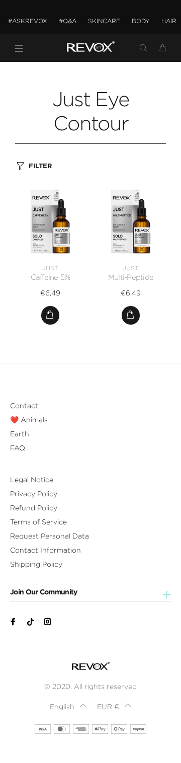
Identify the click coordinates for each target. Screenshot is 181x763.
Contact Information (45, 550)
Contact (24, 406)
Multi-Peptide (130, 277)
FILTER (40, 166)
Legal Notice (31, 480)
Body (141, 21)
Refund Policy (33, 508)
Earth (19, 434)
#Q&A (67, 21)
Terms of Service (38, 522)
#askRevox (27, 21)
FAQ (17, 448)
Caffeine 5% (50, 277)
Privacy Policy (33, 494)
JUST (50, 268)
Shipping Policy (36, 564)
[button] (68, 707)
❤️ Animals (29, 420)
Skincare (104, 21)
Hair (168, 21)
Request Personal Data (49, 536)
